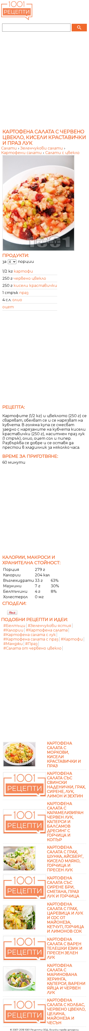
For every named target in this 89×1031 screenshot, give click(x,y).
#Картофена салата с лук (29, 634)
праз (23, 292)
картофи (23, 271)
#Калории (13, 630)
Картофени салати (22, 152)
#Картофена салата (47, 630)
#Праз (31, 643)
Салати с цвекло (62, 152)
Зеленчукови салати (42, 148)
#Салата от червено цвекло (32, 648)
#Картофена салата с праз (30, 639)
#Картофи (72, 639)
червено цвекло (30, 278)
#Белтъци (14, 625)
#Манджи (13, 643)
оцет (8, 307)
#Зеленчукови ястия (49, 625)
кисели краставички (35, 285)
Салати (9, 148)
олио (17, 300)
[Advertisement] (44, 80)
